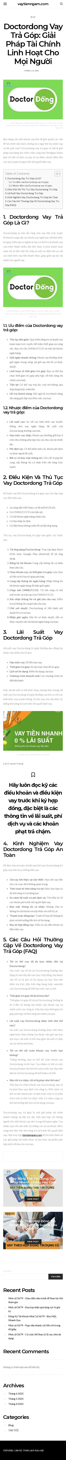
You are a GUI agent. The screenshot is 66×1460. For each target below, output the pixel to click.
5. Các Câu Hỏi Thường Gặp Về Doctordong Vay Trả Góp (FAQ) (32, 203)
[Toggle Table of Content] (55, 173)
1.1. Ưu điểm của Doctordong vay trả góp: (29, 182)
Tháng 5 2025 (16, 1398)
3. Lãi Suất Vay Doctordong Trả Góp (24, 193)
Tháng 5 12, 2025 (31, 71)
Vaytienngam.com (32, 1134)
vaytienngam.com (33, 4)
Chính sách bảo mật (33, 1450)
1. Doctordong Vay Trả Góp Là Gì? (23, 178)
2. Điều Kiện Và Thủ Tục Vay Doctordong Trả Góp (31, 189)
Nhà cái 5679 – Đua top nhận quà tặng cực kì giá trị (34, 1309)
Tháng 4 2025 (16, 1403)
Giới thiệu (8, 1450)
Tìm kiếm (7, 1271)
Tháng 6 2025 (16, 1393)
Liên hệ (18, 1450)
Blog (33, 17)
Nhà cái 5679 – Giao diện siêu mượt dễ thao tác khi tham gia (35, 1300)
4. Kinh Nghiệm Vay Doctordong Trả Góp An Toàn (31, 197)
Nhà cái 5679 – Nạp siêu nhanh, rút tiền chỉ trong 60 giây (34, 1327)
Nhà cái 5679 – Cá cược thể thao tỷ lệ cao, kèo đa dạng (34, 1336)
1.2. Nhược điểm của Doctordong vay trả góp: (30, 185)
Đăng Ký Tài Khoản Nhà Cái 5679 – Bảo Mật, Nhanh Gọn (32, 1318)
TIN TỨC (13, 1430)
